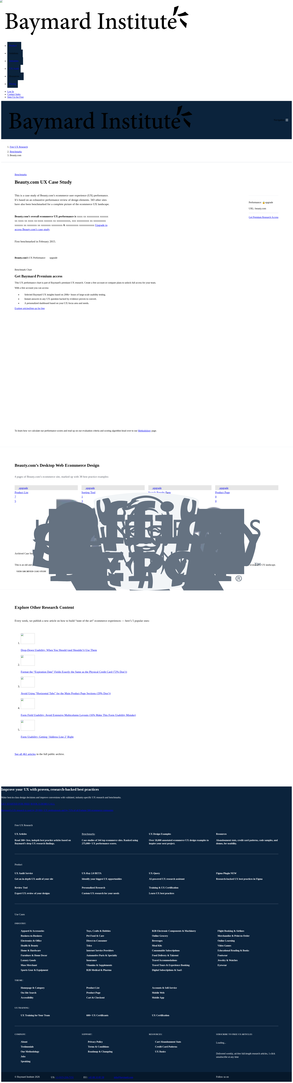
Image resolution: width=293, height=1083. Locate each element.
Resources (155, 1034)
